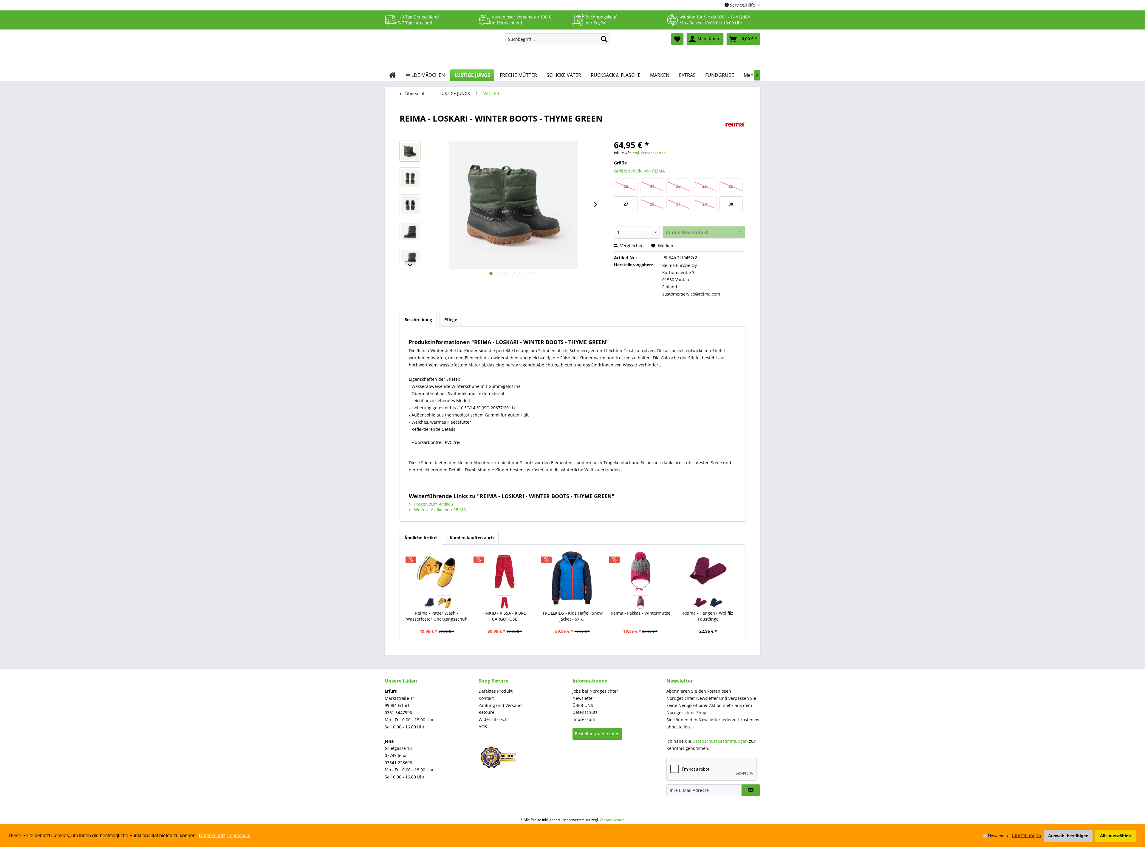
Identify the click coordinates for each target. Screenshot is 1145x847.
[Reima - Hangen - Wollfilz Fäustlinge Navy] (716, 602)
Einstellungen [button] (1026, 835)
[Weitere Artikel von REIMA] (735, 124)
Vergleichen (631, 245)
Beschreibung (418, 319)
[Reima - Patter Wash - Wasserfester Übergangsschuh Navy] (429, 602)
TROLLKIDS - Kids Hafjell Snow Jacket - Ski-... (572, 616)
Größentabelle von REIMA (639, 171)
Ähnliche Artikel (420, 537)
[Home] (392, 75)
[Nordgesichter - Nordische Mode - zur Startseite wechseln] (442, 49)
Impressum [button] (238, 835)
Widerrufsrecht (494, 719)
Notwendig (998, 835)
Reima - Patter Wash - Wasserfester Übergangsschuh (437, 616)
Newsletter (583, 698)
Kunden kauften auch (472, 537)
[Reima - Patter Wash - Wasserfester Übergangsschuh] (437, 571)
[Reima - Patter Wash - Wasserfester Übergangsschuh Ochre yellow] (444, 602)
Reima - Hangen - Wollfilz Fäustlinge (708, 616)
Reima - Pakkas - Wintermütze (640, 613)
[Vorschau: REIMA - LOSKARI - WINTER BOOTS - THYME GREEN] (410, 151)
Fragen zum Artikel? (433, 504)
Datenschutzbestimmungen (720, 741)
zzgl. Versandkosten (649, 152)
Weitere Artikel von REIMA (439, 509)
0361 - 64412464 (733, 17)
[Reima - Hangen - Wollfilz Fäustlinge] (708, 571)
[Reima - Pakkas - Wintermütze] (640, 571)
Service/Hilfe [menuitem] (742, 5)
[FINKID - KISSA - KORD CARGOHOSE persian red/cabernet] (504, 602)
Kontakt (486, 698)
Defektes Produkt (496, 691)
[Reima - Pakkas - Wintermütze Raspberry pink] (640, 602)
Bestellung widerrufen (597, 733)
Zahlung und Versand (500, 705)
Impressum (583, 719)
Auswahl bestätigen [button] (1068, 835)
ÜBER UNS (582, 705)
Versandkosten (612, 819)
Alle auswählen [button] (1115, 835)
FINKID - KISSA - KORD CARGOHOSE (504, 616)
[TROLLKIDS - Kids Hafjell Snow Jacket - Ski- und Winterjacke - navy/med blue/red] (572, 579)
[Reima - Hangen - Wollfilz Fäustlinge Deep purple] (700, 602)
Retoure (486, 712)
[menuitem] (557, 39)
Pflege (450, 319)
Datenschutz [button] (212, 835)
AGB (483, 726)
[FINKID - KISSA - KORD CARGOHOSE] (505, 571)
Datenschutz (585, 712)
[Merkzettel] (677, 39)
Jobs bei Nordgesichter (595, 691)
